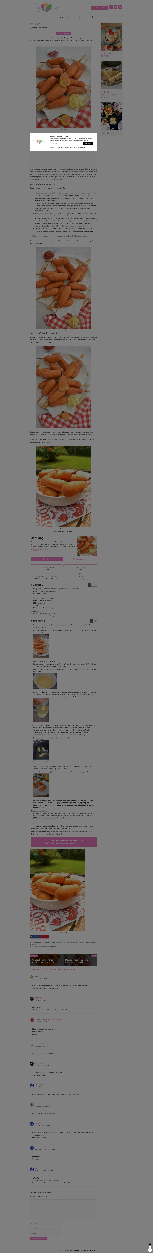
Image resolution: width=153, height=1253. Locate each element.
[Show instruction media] (91, 621)
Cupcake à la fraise (109, 55)
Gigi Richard (39, 998)
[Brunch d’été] (111, 129)
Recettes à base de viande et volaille (43, 942)
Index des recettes (68, 17)
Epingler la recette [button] (81, 559)
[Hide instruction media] (95, 621)
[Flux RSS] (120, 7)
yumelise (38, 1104)
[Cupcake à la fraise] (111, 49)
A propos (95, 7)
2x (92, 585)
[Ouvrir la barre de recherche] (92, 17)
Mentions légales (74, 1250)
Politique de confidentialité (87, 1250)
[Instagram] (115, 7)
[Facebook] (111, 7)
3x (95, 585)
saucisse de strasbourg (49, 946)
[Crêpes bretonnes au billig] (111, 88)
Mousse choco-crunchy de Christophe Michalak (77, 961)
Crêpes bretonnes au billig (109, 94)
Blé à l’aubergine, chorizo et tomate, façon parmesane (43, 961)
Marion (37, 1123)
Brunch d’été (109, 132)
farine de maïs (36, 946)
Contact (103, 7)
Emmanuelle (39, 1044)
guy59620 (39, 1063)
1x (89, 585)
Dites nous (54, 843)
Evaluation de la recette (38, 1196)
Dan (36, 976)
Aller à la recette (64, 34)
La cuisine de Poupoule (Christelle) (48, 1020)
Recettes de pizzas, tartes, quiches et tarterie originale (73, 942)
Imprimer (48, 559)
